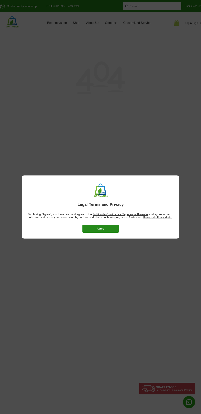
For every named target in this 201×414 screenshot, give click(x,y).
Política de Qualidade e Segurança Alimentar (120, 214)
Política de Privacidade (157, 217)
